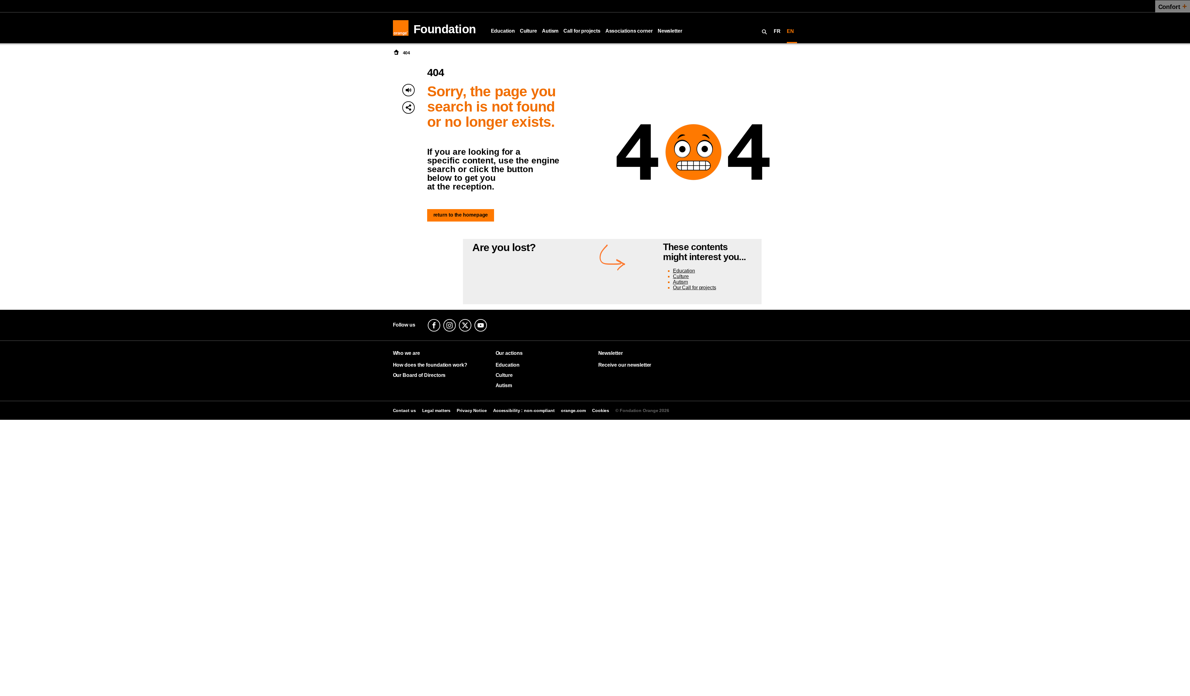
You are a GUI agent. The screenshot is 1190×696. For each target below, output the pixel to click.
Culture (528, 31)
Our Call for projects (694, 287)
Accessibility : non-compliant (524, 410)
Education (503, 31)
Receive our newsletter (624, 365)
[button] (408, 107)
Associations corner (629, 31)
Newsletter (670, 31)
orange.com (573, 410)
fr (777, 31)
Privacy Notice (472, 410)
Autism (550, 31)
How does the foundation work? (430, 365)
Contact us (404, 410)
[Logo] (400, 28)
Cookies (600, 410)
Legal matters (436, 410)
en (790, 31)
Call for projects (581, 31)
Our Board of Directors (419, 375)
